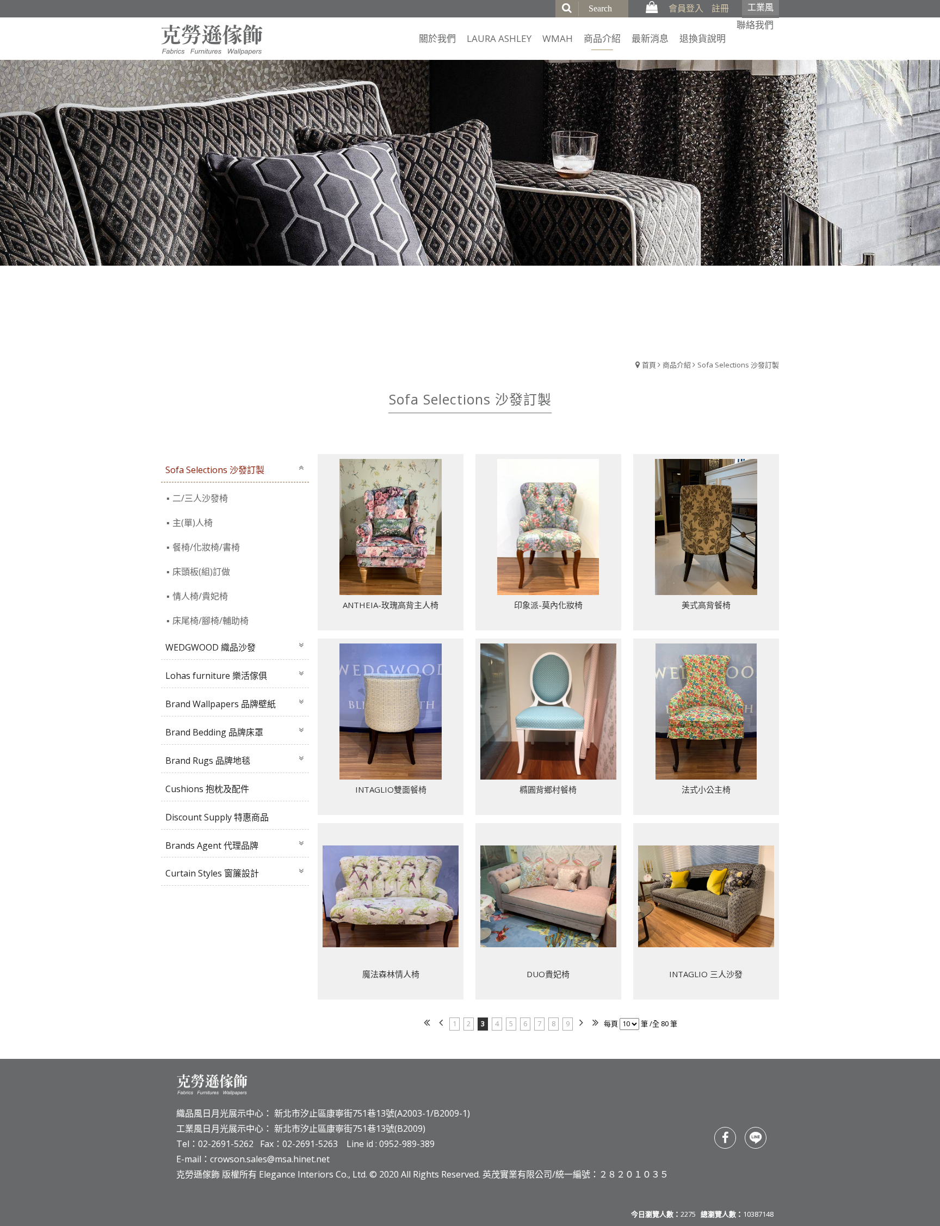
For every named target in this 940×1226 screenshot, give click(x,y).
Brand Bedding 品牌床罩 (214, 732)
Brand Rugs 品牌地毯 (207, 761)
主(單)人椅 (192, 523)
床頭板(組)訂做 (201, 572)
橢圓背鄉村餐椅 (548, 789)
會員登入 (686, 8)
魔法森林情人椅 (390, 974)
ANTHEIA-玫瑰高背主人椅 (390, 605)
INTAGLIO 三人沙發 (706, 974)
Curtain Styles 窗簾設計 (212, 873)
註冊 (720, 8)
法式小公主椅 (706, 789)
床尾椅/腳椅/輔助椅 (210, 621)
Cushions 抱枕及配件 (207, 789)
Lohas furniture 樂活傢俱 (216, 676)
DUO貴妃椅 (548, 974)
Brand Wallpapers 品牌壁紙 (220, 704)
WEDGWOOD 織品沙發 (210, 647)
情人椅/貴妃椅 (200, 596)
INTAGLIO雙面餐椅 (390, 789)
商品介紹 (677, 365)
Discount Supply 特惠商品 (217, 817)
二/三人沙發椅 (200, 498)
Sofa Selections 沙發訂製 (738, 365)
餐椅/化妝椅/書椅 (206, 547)
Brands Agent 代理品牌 (211, 845)
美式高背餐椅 (706, 605)
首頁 (649, 365)
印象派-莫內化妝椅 (548, 605)
